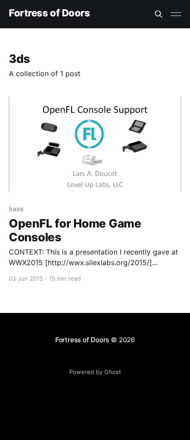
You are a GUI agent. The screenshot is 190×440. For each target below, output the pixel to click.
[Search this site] (159, 14)
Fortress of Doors (49, 13)
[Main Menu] (175, 14)
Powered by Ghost (95, 371)
